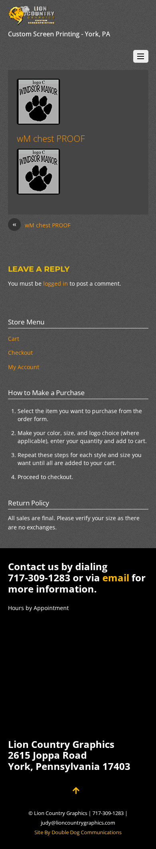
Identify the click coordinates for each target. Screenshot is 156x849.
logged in (55, 283)
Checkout (20, 352)
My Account (23, 367)
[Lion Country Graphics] (32, 21)
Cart (13, 338)
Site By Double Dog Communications (78, 832)
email (115, 577)
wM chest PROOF (51, 138)
